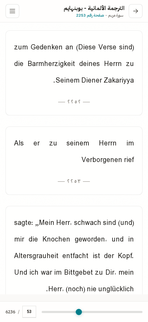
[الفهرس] (12, 11)
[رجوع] (135, 11)
